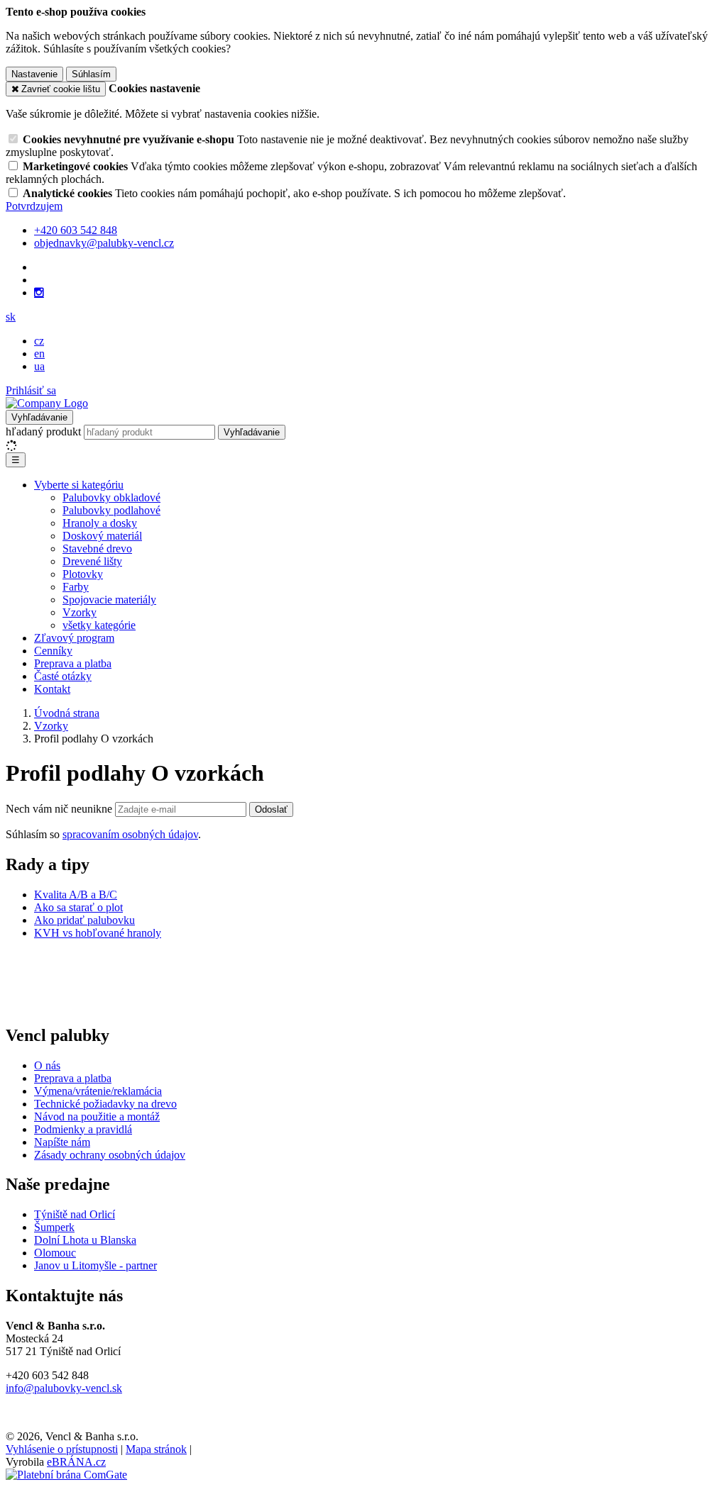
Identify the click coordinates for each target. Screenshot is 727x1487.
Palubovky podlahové (111, 510)
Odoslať (271, 809)
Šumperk (54, 1227)
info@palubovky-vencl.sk (64, 1388)
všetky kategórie (99, 625)
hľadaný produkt (43, 431)
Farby (75, 587)
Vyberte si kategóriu (79, 485)
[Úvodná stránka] (47, 403)
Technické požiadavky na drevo (105, 1104)
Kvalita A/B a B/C (75, 895)
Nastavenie (34, 74)
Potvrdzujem (34, 206)
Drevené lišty (92, 561)
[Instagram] (39, 293)
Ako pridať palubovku (84, 920)
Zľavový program (74, 638)
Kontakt (52, 689)
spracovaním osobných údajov (130, 834)
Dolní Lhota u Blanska (85, 1240)
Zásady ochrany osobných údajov (109, 1155)
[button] (11, 317)
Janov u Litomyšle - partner (95, 1265)
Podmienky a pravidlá (83, 1129)
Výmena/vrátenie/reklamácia (98, 1091)
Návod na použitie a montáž (97, 1116)
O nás (47, 1065)
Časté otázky (63, 676)
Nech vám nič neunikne (60, 809)
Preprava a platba (72, 663)
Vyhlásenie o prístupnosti (62, 1449)
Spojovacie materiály (109, 600)
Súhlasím (91, 74)
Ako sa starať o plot (78, 907)
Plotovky (82, 574)
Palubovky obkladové (111, 497)
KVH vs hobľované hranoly (97, 933)
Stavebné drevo (97, 548)
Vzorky (79, 612)
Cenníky (53, 651)
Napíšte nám (62, 1142)
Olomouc (55, 1253)
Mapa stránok (156, 1449)
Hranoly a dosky (99, 523)
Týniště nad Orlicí (74, 1214)
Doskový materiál (102, 536)
